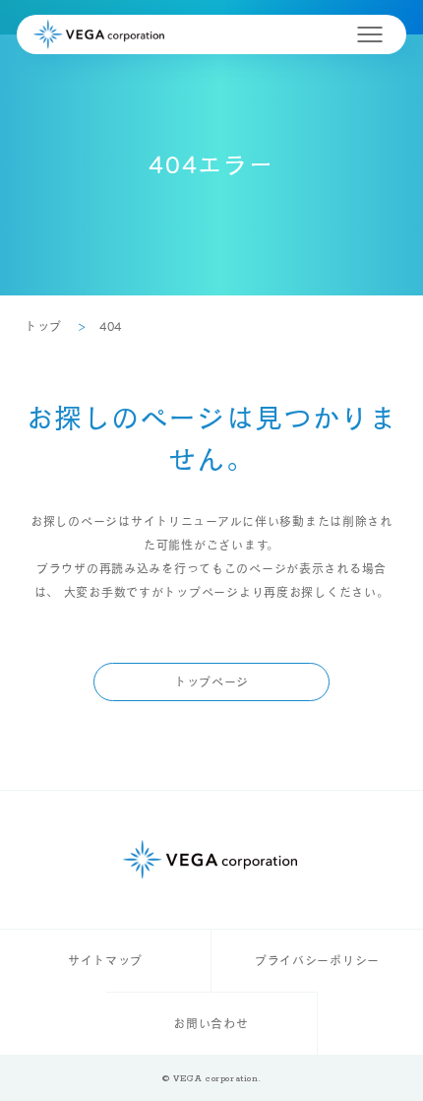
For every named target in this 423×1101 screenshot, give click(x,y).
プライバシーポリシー (317, 960)
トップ (43, 326)
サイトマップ (105, 960)
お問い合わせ (210, 1023)
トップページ (211, 681)
